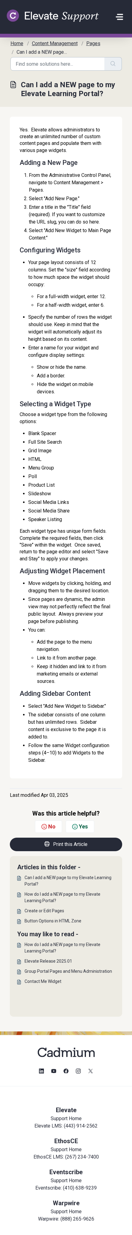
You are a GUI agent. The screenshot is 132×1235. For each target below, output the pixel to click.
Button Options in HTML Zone (53, 920)
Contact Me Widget (43, 981)
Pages (93, 43)
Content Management (55, 43)
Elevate (66, 1110)
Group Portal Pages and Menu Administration (68, 971)
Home (16, 43)
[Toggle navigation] (119, 16)
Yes (83, 826)
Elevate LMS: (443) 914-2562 (66, 1126)
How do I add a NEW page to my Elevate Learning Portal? (62, 897)
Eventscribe (66, 1172)
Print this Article (70, 844)
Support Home (66, 1118)
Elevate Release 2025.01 (48, 961)
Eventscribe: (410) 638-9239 (66, 1188)
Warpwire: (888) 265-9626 (66, 1219)
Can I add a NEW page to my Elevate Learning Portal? (68, 880)
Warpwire (66, 1203)
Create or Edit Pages (44, 910)
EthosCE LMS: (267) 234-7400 (66, 1157)
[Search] (113, 64)
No (52, 826)
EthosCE (66, 1141)
